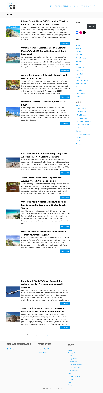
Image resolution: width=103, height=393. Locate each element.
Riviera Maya (80, 93)
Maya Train (79, 74)
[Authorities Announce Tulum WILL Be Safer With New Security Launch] (13, 86)
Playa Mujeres (81, 84)
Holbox (78, 64)
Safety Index (81, 112)
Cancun (78, 51)
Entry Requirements (84, 121)
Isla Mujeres (80, 67)
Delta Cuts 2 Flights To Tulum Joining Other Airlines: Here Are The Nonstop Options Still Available (42, 284)
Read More (65, 43)
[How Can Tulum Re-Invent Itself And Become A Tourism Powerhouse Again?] (13, 241)
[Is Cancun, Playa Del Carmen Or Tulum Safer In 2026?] (13, 112)
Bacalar (78, 48)
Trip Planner (81, 115)
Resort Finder (82, 118)
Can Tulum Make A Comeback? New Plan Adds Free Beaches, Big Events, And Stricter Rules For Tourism (44, 205)
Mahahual (79, 71)
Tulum (78, 96)
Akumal (78, 45)
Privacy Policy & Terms (45, 349)
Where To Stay (82, 128)
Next (47, 335)
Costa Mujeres (81, 58)
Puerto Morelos (81, 87)
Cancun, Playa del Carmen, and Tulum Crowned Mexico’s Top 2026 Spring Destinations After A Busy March (44, 51)
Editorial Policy (42, 353)
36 (41, 335)
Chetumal (79, 55)
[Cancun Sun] (19, 6)
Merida (78, 77)
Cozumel (79, 61)
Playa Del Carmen (82, 80)
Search (77, 23)
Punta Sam (79, 90)
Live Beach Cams (83, 125)
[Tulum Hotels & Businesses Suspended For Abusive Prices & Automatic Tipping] (13, 187)
